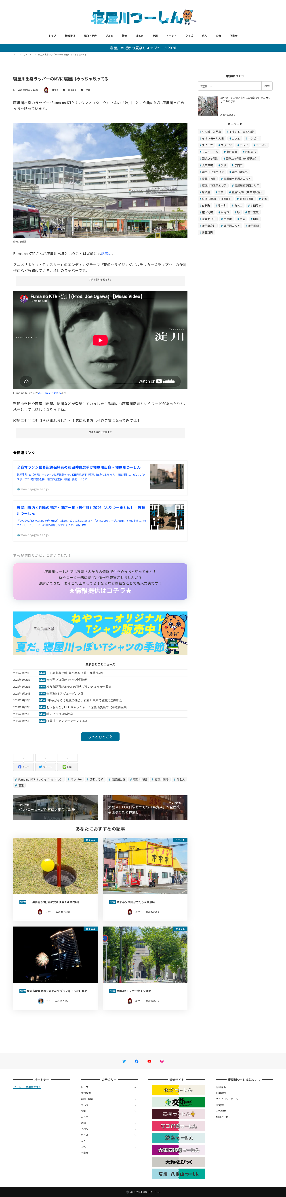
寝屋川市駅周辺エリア (237, 178)
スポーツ (226, 145)
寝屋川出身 (118, 779)
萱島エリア (209, 219)
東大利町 (207, 212)
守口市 (238, 165)
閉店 (242, 219)
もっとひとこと (100, 736)
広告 (218, 35)
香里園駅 (253, 225)
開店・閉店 (90, 35)
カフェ (236, 138)
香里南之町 (209, 225)
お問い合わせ (223, 1117)
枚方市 (225, 212)
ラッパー (76, 779)
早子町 (222, 205)
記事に (106, 253)
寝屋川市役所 (240, 172)
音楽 (21, 785)
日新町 (206, 205)
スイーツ (207, 145)
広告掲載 (221, 1111)
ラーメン (261, 145)
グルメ (109, 35)
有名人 (180, 779)
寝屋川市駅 (139, 779)
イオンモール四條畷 (241, 131)
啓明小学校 (96, 779)
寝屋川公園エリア (213, 172)
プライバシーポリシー (228, 1099)
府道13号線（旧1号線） (216, 199)
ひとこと (72, 89)
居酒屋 (206, 192)
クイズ (189, 35)
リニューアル (210, 152)
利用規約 (221, 1093)
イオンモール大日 (213, 138)
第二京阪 (253, 212)
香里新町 (207, 232)
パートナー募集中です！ (27, 1087)
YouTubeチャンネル (49, 393)
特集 (124, 35)
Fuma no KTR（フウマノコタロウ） (40, 779)
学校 (223, 165)
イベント (171, 35)
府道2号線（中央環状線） (247, 192)
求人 (204, 35)
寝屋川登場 (161, 779)
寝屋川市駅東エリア (214, 185)
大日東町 (207, 165)
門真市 (228, 219)
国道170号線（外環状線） (242, 158)
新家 (264, 199)
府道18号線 (247, 199)
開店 (256, 219)
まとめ (140, 35)
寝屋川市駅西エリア (247, 185)
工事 (221, 192)
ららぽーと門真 (211, 131)
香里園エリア (232, 225)
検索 (267, 86)
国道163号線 (210, 158)
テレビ (244, 145)
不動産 (234, 35)
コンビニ (253, 138)
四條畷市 (250, 152)
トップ (52, 35)
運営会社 (221, 1105)
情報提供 (70, 35)
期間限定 (255, 205)
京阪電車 (231, 152)
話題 (155, 35)
